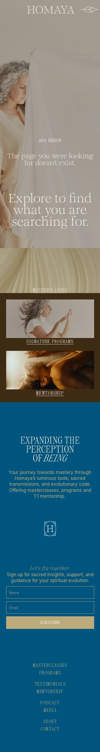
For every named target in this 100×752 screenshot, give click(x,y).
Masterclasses (50, 290)
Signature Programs (49, 341)
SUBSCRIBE (50, 622)
